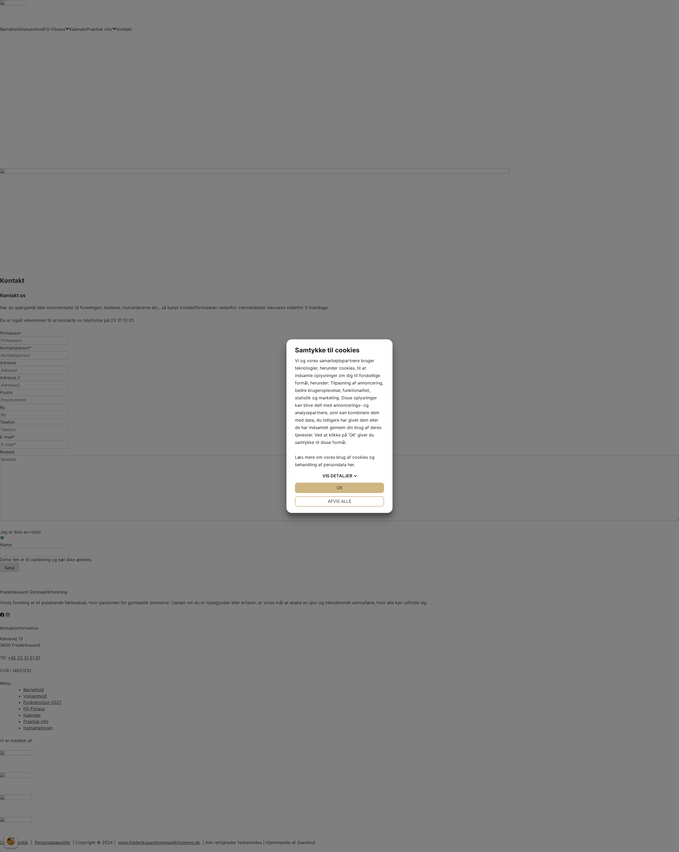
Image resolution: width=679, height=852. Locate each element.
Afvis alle (339, 501)
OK (339, 487)
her (351, 464)
